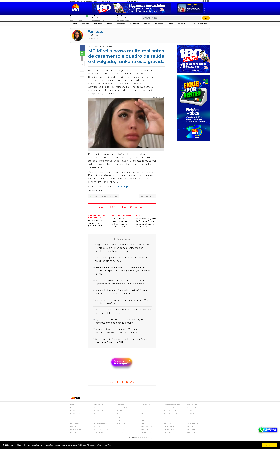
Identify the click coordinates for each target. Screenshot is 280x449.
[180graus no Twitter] (203, 1)
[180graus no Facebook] (205, 1)
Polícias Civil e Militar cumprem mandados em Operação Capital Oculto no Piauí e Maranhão (120, 282)
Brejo (118, 417)
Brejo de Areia (121, 420)
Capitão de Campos (193, 411)
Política (85, 24)
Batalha (72, 404)
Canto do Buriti (192, 404)
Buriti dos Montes (146, 408)
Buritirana (144, 411)
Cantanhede (168, 432)
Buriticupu (120, 432)
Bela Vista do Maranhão (77, 411)
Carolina (190, 426)
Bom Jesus (97, 420)
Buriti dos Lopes (145, 404)
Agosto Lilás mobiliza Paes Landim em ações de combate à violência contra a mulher (121, 321)
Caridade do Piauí (192, 423)
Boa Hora (97, 408)
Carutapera (191, 429)
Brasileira (120, 411)
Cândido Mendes (169, 429)
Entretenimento (104, 398)
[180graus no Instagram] (201, 1)
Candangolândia (169, 426)
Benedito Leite (74, 423)
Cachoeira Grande (146, 417)
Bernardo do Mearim (76, 429)
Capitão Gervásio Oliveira (195, 414)
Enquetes (204, 398)
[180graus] (76, 8)
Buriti (119, 426)
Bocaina (96, 414)
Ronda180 (159, 24)
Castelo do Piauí (192, 432)
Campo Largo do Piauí (171, 417)
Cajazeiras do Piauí (146, 426)
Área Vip (123, 186)
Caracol (189, 417)
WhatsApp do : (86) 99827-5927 (105, 196)
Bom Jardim (98, 417)
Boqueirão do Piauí (123, 408)
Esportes (121, 24)
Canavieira (167, 423)
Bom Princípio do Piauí (101, 429)
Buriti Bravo (121, 429)
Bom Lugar (97, 426)
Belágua (73, 408)
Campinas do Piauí (170, 408)
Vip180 (170, 24)
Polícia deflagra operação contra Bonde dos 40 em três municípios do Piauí (122, 259)
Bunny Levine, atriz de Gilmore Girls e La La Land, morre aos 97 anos (146, 221)
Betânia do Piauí (99, 404)
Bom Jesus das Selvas (100, 423)
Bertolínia (73, 432)
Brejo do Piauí (121, 423)
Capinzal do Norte (193, 408)
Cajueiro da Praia (146, 429)
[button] (94, 445)
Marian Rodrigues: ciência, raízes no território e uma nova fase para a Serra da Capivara (123, 292)
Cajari (142, 423)
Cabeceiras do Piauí (147, 414)
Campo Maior (168, 420)
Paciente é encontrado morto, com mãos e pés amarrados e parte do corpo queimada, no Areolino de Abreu (122, 270)
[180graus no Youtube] (208, 1)
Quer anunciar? (107, 1)
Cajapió (143, 420)
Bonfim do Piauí (122, 404)
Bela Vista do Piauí (76, 414)
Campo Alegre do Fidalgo (172, 411)
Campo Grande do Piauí (171, 414)
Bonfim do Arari (99, 432)
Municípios (134, 24)
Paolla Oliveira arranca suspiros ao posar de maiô (98, 221)
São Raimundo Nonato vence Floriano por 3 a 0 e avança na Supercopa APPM (121, 341)
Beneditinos (74, 420)
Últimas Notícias (199, 24)
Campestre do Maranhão (172, 404)
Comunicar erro (148, 196)
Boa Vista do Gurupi (100, 411)
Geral (109, 24)
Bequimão (73, 426)
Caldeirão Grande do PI (148, 432)
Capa (75, 24)
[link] (82, 48)
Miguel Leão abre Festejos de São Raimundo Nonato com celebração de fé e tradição (119, 331)
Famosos (98, 24)
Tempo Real (182, 24)
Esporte (127, 398)
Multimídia (163, 398)
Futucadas (191, 398)
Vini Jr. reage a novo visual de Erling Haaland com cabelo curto (122, 221)
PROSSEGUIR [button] (269, 445)
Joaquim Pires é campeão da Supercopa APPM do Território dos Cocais (122, 302)
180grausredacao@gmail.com (88, 1)
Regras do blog (93, 39)
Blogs (147, 24)
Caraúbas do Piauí (193, 420)
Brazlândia (120, 414)
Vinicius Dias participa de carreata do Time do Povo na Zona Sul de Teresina (194, 8)
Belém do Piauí (75, 417)
